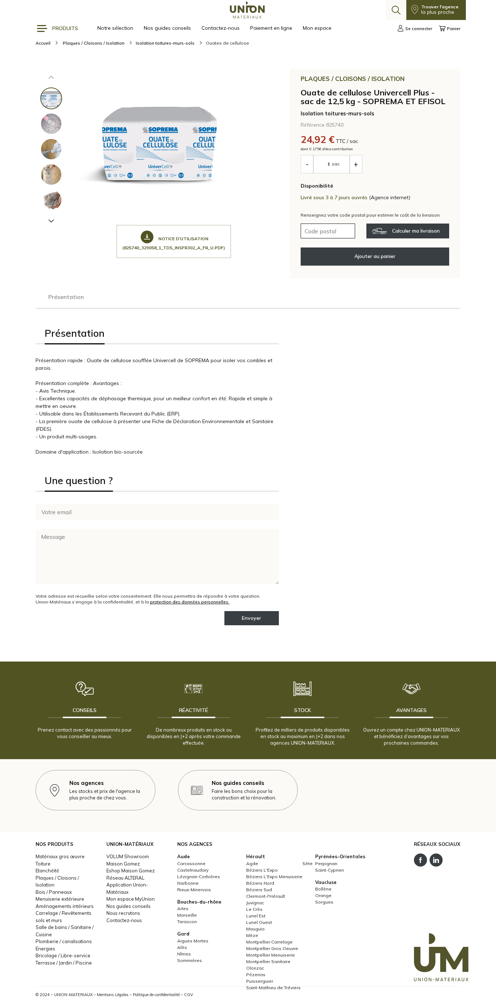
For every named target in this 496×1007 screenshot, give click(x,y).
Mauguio (255, 929)
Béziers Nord (260, 883)
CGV (188, 994)
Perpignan (326, 863)
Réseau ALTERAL (125, 878)
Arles (182, 908)
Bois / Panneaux (54, 892)
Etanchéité (47, 870)
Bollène (323, 889)
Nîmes (184, 954)
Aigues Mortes (192, 940)
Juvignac (255, 902)
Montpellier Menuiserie (270, 955)
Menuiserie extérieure (60, 899)
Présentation (66, 296)
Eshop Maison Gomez (130, 870)
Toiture (43, 864)
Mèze (252, 935)
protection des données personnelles (189, 602)
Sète (307, 863)
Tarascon (187, 921)
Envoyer (251, 618)
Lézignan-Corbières (198, 876)
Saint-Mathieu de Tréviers (273, 987)
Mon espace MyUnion (130, 899)
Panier (453, 28)
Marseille (187, 915)
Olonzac (255, 968)
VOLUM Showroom (127, 856)
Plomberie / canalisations (64, 941)
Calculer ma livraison (416, 231)
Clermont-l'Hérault (265, 896)
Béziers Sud (259, 889)
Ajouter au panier (374, 256)
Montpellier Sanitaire (268, 961)
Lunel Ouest (259, 922)
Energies (45, 948)
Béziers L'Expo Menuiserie (274, 876)
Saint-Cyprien (329, 870)
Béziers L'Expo (262, 870)
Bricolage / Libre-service (63, 955)
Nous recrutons (123, 913)
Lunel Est (255, 915)
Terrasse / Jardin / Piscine (64, 963)
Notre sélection (116, 28)
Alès (182, 947)
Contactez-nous (221, 28)
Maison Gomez (123, 864)
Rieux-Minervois (194, 889)
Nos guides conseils (168, 28)
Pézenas (255, 974)
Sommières (189, 960)
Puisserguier (259, 981)
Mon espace (317, 28)
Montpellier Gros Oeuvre (272, 948)
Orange (323, 895)
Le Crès (254, 909)
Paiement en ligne (272, 28)
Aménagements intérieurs (65, 906)
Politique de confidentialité (156, 994)
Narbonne (188, 883)
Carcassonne (191, 863)
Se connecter (418, 28)
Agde (252, 863)
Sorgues (324, 902)
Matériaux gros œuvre (60, 856)
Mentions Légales (113, 994)
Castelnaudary (192, 870)
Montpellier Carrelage (269, 942)
